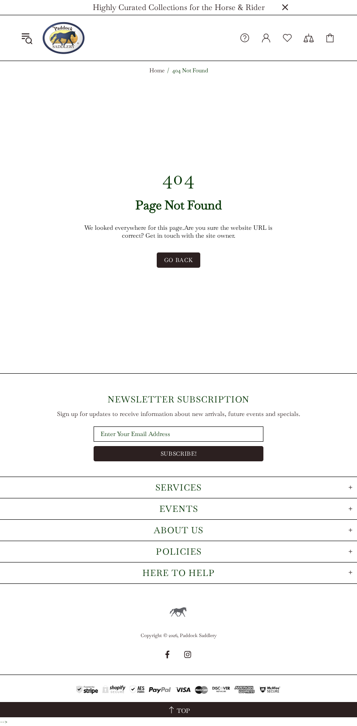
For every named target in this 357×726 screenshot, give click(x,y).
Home (157, 71)
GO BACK (178, 260)
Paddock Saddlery (63, 38)
